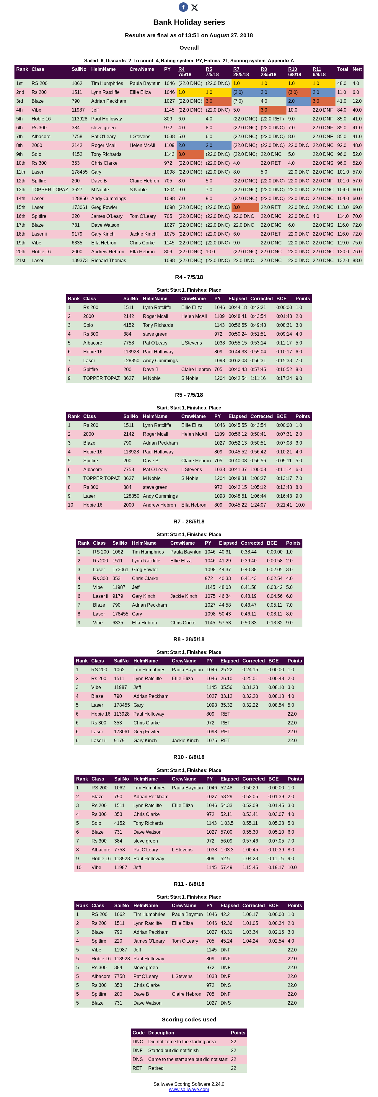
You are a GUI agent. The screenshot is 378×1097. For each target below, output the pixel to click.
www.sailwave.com (189, 1089)
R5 (209, 69)
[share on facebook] (183, 10)
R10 (292, 69)
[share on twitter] (194, 10)
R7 (236, 69)
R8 (264, 69)
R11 (317, 69)
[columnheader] (22, 72)
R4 (181, 69)
